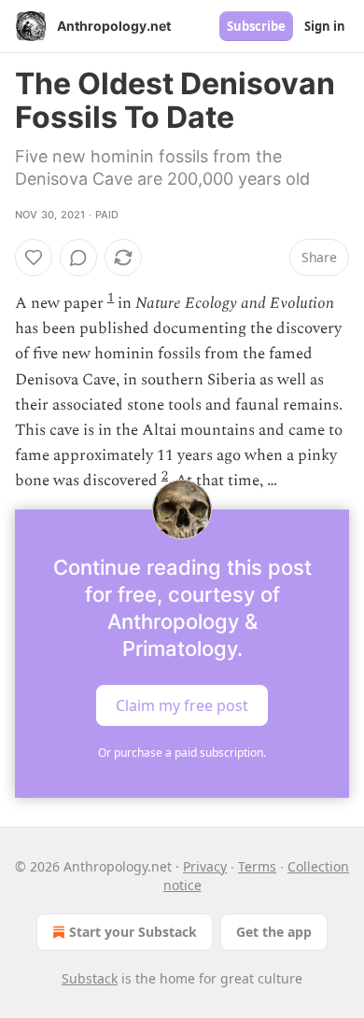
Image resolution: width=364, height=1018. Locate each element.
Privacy (205, 866)
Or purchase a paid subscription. (182, 752)
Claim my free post (182, 704)
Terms (257, 866)
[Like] (33, 257)
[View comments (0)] (78, 257)
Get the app (274, 932)
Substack (90, 978)
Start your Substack (133, 932)
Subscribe (256, 26)
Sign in (324, 26)
